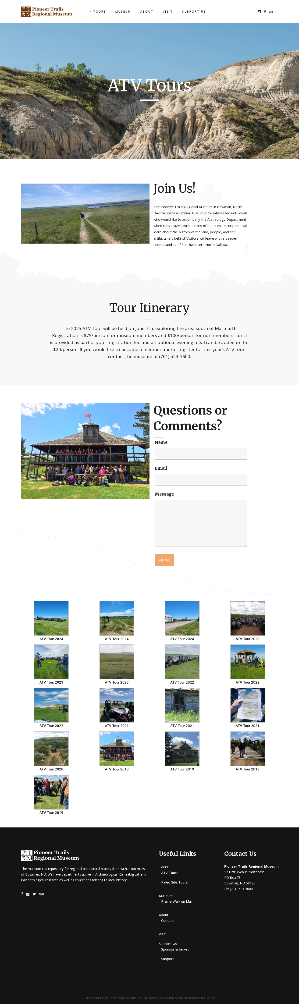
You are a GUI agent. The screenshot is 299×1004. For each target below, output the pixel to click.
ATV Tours (169, 872)
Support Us (168, 943)
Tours (163, 867)
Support (167, 958)
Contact (167, 920)
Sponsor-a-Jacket (175, 949)
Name (161, 442)
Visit (162, 934)
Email (161, 468)
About (163, 914)
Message (164, 494)
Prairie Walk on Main (177, 901)
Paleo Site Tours (174, 882)
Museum (166, 895)
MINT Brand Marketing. (200, 998)
